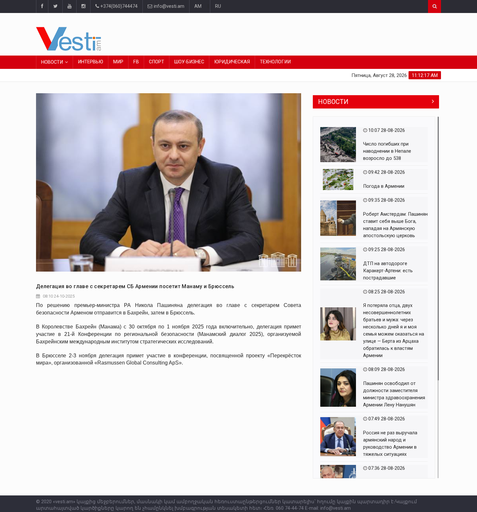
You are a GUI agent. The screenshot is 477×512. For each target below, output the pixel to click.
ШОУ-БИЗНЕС (189, 62)
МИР (118, 62)
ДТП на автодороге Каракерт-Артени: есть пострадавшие (388, 271)
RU (218, 6)
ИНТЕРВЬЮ (90, 62)
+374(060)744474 (118, 6)
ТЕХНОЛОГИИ (275, 62)
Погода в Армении (383, 186)
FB (136, 62)
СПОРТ (156, 62)
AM (198, 6)
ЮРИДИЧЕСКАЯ (232, 62)
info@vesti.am (169, 6)
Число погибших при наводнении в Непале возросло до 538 (387, 151)
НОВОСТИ (52, 62)
